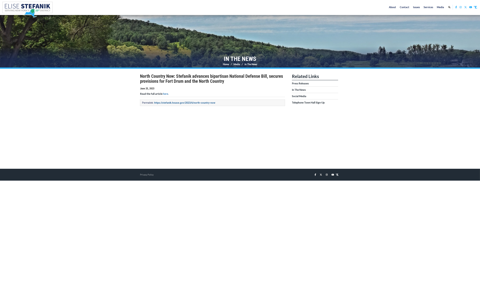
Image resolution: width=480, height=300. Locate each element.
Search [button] (449, 7)
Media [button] (440, 7)
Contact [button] (404, 7)
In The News (240, 58)
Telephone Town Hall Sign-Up (308, 102)
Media (237, 64)
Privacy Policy (147, 174)
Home (226, 64)
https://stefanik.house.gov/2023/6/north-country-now (184, 102)
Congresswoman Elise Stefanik (27, 9)
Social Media (299, 96)
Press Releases (300, 83)
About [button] (392, 7)
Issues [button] (416, 7)
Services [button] (428, 7)
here (165, 93)
